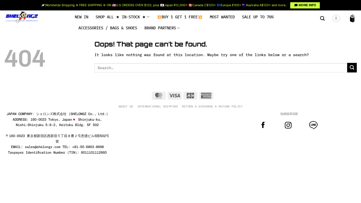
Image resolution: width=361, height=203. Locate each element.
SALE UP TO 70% (258, 16)
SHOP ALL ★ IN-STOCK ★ (121, 16)
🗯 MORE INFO (305, 5)
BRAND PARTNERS (160, 27)
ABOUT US (125, 106)
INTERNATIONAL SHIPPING (157, 106)
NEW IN (81, 16)
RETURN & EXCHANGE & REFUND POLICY (212, 106)
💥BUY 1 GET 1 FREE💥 (179, 16)
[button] (322, 18)
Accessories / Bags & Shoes (107, 27)
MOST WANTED (222, 16)
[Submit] (352, 67)
